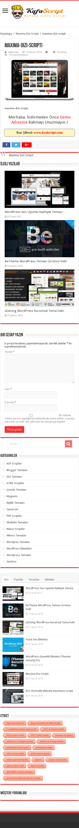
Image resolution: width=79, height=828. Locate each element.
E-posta (10, 402)
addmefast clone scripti (18, 747)
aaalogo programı (64, 735)
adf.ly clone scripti (15, 753)
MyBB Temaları (16, 502)
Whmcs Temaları (16, 535)
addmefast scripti (44, 747)
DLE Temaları (14, 476)
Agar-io (38, 759)
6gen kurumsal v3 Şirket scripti (45, 723)
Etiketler (49, 579)
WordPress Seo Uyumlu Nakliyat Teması (34, 212)
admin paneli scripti (40, 753)
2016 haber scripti (15, 735)
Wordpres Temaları (18, 542)
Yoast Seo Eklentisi (37, 639)
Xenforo (11, 561)
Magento (12, 496)
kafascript (13, 52)
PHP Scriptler (14, 515)
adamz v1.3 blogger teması (20, 741)
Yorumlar (62, 52)
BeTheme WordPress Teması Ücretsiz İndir (36, 261)
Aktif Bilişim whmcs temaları (20, 772)
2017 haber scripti (39, 735)
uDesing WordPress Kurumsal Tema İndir (34, 311)
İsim (8, 389)
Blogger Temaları (17, 470)
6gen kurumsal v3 (15, 723)
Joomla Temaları (16, 489)
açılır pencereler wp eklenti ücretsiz (23, 778)
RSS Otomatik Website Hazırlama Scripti (49, 690)
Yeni (6, 579)
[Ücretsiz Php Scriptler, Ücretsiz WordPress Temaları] (39, 12)
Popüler (18, 579)
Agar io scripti (37, 766)
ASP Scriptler (14, 463)
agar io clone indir (15, 766)
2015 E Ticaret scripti (53, 729)
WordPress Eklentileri (19, 548)
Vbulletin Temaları (17, 522)
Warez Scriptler (16, 528)
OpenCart (12, 509)
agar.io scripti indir (57, 759)
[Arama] (68, 443)
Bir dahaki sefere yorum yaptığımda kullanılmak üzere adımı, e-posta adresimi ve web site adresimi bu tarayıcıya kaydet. (39, 418)
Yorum (10, 351)
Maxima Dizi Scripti (27, 33)
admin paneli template (17, 759)
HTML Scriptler (15, 483)
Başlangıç (6, 33)
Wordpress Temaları (19, 555)
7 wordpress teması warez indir (21, 729)
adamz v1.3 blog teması (51, 741)
